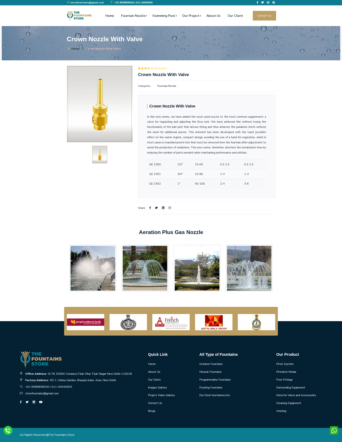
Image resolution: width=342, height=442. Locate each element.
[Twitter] (262, 2)
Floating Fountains (210, 388)
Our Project (190, 16)
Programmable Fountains (215, 380)
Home (109, 16)
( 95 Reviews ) (160, 68)
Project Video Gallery (161, 395)
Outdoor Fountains (211, 364)
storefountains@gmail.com (87, 2)
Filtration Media (286, 372)
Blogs (152, 411)
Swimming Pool (163, 16)
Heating (281, 411)
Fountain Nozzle (133, 16)
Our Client (235, 16)
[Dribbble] (273, 2)
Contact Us (264, 16)
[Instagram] (268, 2)
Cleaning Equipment (288, 403)
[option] (100, 104)
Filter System (285, 364)
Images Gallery (157, 388)
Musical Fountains (210, 372)
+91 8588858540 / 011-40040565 (48, 387)
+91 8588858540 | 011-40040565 (133, 2)
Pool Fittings (284, 380)
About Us (213, 16)
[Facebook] (257, 2)
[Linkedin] (163, 208)
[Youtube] (41, 402)
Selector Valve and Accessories (296, 395)
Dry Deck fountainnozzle (214, 395)
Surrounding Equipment (290, 388)
